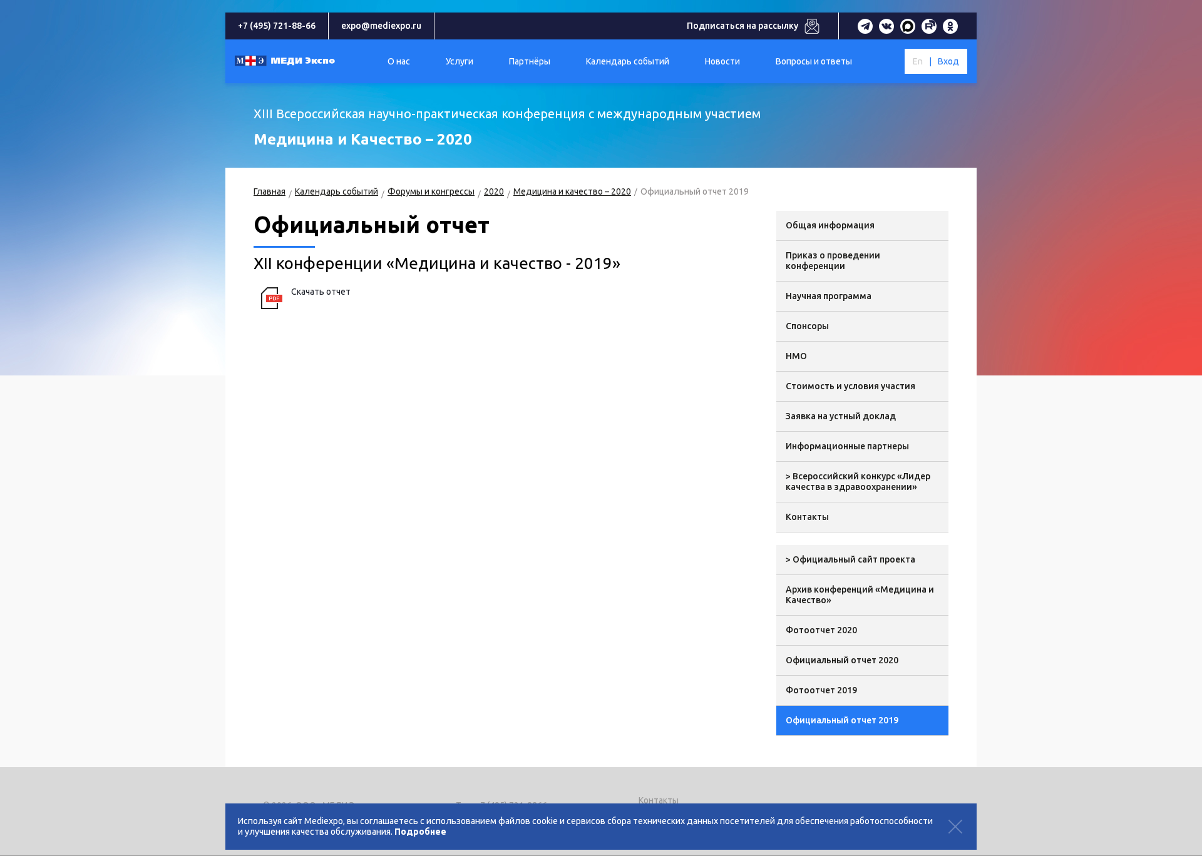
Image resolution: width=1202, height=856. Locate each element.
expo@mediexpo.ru (381, 26)
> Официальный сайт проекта (850, 559)
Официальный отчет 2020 (842, 660)
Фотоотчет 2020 (821, 630)
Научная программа (828, 296)
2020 (494, 191)
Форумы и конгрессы (431, 191)
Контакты (807, 517)
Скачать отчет (321, 292)
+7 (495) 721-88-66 (277, 26)
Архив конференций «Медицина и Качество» (860, 594)
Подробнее (420, 832)
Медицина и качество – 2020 (572, 191)
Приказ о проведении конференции (833, 260)
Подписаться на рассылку (742, 26)
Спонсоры (807, 326)
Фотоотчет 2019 (821, 690)
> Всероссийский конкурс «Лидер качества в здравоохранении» (858, 481)
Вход (948, 61)
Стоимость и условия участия (850, 386)
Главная (269, 191)
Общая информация (830, 225)
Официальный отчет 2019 (842, 720)
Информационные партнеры (847, 446)
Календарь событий (336, 191)
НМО (796, 356)
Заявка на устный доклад (841, 416)
